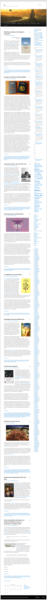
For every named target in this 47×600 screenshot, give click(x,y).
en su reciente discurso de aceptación (24, 383)
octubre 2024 (36, 270)
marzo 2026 (36, 253)
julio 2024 (35, 273)
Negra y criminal (36, 233)
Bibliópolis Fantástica (38, 170)
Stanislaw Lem (37, 206)
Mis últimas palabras (6, 71)
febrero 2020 (36, 325)
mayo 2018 (35, 345)
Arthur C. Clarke (36, 167)
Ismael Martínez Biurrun (16, 367)
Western (35, 245)
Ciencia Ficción (9, 70)
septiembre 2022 (36, 294)
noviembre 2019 (36, 328)
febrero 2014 (36, 395)
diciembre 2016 (36, 362)
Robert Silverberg (38, 202)
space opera (37, 205)
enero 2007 (35, 441)
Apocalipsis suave (20, 70)
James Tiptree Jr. (37, 184)
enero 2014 (35, 396)
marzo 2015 (36, 383)
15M (15, 207)
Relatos (35, 240)
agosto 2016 (36, 366)
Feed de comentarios (27, 587)
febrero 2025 (36, 266)
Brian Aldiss (20, 268)
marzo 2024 (36, 277)
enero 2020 (35, 326)
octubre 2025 (36, 258)
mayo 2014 (35, 392)
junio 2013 (35, 403)
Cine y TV (35, 217)
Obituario (35, 235)
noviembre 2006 (36, 443)
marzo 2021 (36, 312)
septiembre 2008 (36, 423)
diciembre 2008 (36, 420)
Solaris (38, 203)
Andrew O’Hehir (19, 412)
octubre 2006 (36, 444)
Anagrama (16, 313)
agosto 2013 (36, 401)
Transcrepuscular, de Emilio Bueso (14, 214)
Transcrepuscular (6, 270)
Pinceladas (35, 236)
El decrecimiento (16, 194)
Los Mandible (8, 314)
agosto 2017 (36, 354)
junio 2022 (35, 297)
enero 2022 (35, 302)
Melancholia (14, 416)
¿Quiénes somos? (33, 23)
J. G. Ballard (37, 183)
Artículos (8, 23)
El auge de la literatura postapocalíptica (15, 77)
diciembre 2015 (36, 374)
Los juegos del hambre (9, 158)
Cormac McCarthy (22, 156)
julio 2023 (35, 285)
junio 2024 (35, 274)
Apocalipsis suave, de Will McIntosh (14, 319)
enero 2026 (35, 255)
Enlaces (28, 23)
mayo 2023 (35, 287)
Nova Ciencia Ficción (38, 193)
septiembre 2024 (36, 271)
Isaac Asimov (37, 181)
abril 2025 (35, 264)
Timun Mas (11, 577)
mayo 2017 (35, 357)
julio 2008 (35, 424)
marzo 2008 (36, 428)
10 (5, 588)
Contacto (38, 23)
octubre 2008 (36, 422)
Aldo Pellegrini (15, 412)
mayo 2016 (35, 369)
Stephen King (36, 207)
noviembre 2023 (36, 281)
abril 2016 (35, 370)
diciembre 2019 (36, 327)
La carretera (17, 415)
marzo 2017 (36, 359)
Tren (7, 515)
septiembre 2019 (36, 330)
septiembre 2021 (36, 306)
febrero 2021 (36, 313)
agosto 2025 (36, 260)
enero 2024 (35, 279)
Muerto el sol (24, 208)
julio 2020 (35, 320)
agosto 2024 (36, 272)
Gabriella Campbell (17, 576)
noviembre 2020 (36, 316)
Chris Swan (7, 413)
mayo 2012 (35, 416)
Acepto (43, 597)
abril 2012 (35, 417)
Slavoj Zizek (25, 416)
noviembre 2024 (36, 269)
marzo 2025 (36, 265)
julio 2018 (35, 343)
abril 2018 (35, 346)
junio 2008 (35, 425)
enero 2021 (35, 314)
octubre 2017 (36, 352)
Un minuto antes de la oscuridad (12, 209)
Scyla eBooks (25, 550)
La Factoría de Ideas (37, 187)
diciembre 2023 (36, 280)
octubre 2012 (36, 411)
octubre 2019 (36, 329)
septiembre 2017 (36, 353)
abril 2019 (35, 335)
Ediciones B (36, 175)
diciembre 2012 (36, 409)
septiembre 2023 (36, 283)
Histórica (35, 224)
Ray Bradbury (36, 200)
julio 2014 (35, 390)
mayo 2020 (35, 322)
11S (17, 156)
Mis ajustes (37, 597)
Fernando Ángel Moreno (13, 470)
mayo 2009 (35, 419)
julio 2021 (35, 308)
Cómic (35, 218)
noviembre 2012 (36, 410)
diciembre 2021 (36, 303)
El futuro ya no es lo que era (12, 421)
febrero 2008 (36, 429)
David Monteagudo (27, 469)
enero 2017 (35, 361)
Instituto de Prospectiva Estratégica (22, 470)
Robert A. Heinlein (19, 314)
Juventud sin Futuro (11, 453)
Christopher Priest (40, 171)
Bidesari (15, 513)
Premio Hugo (37, 198)
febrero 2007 (36, 440)
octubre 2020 (36, 317)
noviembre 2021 (36, 304)
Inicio (5, 23)
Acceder (25, 585)
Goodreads (12, 269)
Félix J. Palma (17, 514)
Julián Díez (41, 184)
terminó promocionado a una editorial (24, 496)
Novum (28, 269)
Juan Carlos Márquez (13, 415)
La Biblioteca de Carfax (38, 185)
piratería (5, 577)
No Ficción (35, 234)
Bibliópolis (37, 169)
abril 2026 (35, 252)
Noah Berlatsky (22, 416)
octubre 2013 (36, 399)
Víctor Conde (15, 577)
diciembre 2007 (36, 431)
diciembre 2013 (36, 397)
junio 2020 (35, 321)
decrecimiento (28, 207)
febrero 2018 (36, 348)
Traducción (35, 243)
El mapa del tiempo (24, 513)
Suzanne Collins (25, 158)
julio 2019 (35, 332)
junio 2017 (35, 356)
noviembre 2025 (36, 257)
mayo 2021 (35, 310)
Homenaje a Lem (36, 225)
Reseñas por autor (19, 23)
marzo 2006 (36, 451)
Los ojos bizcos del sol (24, 269)
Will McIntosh (28, 71)
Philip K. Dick (38, 195)
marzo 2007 (36, 439)
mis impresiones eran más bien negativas (10, 174)
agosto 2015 (36, 378)
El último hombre (16, 157)
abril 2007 (35, 438)
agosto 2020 (36, 319)
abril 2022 (35, 299)
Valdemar (36, 210)
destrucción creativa (16, 413)
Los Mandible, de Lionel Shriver (13, 274)
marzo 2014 (36, 394)
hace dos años (12, 503)
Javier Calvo (19, 269)
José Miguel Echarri (18, 471)
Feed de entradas (26, 586)
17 (5, 589)
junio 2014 (35, 391)
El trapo (28, 268)
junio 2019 (35, 333)
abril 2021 (35, 311)
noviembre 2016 (36, 363)
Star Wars (29, 416)
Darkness (27, 156)
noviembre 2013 (36, 398)
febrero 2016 (36, 372)
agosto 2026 (36, 248)
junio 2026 (35, 250)
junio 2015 (35, 380)
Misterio (35, 232)
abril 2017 (35, 358)
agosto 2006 (36, 446)
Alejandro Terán (17, 360)
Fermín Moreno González (11, 576)
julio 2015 (35, 379)
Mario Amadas (13, 35)
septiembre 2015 (36, 377)
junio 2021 (35, 309)
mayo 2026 (35, 251)
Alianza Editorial (37, 165)
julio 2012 (35, 414)
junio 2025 (35, 262)
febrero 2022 (36, 301)
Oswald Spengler (17, 472)
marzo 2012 (36, 418)
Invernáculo (15, 269)
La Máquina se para (21, 415)
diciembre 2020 (36, 315)
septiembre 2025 (36, 259)
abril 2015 (35, 382)
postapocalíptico (17, 71)
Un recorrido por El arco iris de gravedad (38, 30)
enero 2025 (35, 267)
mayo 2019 (35, 334)
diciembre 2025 (36, 256)
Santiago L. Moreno (13, 78)
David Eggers (11, 413)
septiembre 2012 (36, 412)
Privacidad (5, 25)
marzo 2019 (36, 336)
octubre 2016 (36, 364)
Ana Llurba (16, 70)
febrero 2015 (36, 384)
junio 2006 (35, 448)
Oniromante (28, 576)
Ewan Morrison (21, 414)
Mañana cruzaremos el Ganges (18, 208)
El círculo (5, 414)
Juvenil (35, 228)
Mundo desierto (12, 71)
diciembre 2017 (36, 350)
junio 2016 (35, 368)
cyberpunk (35, 174)
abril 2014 (35, 393)
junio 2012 (35, 415)
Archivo (25, 23)
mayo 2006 (35, 449)
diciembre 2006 (36, 442)
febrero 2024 (36, 278)
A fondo (8, 156)
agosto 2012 (36, 413)
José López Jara (22, 576)
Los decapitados (9, 208)
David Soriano (20, 513)
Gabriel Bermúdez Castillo (25, 514)
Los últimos (10, 416)
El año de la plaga (6, 157)
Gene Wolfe (35, 178)
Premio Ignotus (36, 199)
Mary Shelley (16, 158)
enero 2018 (35, 349)
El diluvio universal (11, 157)
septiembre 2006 (36, 445)
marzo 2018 (36, 347)
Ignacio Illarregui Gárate (14, 165)
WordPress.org (26, 588)
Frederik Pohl (41, 177)
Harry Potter (24, 414)
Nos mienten (20, 183)
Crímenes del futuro (23, 207)
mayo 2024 (35, 275)
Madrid (12, 208)
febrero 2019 (36, 337)
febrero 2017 (36, 360)
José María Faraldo (13, 471)
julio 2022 (35, 296)
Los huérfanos (27, 415)
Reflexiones (9, 513)
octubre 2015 (36, 376)
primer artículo (18, 546)
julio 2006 (35, 447)
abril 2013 (35, 405)
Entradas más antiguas (7, 580)
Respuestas (11, 270)
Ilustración (35, 227)
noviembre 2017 (36, 351)
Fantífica (14, 514)
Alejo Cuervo (16, 268)
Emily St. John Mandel (21, 157)
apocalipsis (27, 412)
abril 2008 (35, 427)
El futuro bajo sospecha (10, 366)
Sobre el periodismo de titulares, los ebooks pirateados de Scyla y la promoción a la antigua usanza (14, 522)
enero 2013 (35, 408)
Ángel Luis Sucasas (7, 528)
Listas (35, 229)
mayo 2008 (35, 426)
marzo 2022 (36, 300)
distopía (29, 156)
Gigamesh (9, 269)
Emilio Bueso (27, 70)
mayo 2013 (35, 404)
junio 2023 (35, 286)
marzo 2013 (36, 406)
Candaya (17, 207)
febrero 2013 (36, 407)
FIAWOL (20, 514)
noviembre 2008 (36, 421)
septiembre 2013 (36, 400)
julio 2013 (35, 402)
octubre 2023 (36, 282)
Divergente (25, 413)
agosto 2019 (36, 331)
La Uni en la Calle (6, 472)
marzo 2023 (36, 289)
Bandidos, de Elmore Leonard (38, 45)
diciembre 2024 (36, 268)
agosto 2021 (36, 307)
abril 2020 (35, 323)
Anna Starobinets (23, 412)
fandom (7, 269)
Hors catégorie (36, 226)
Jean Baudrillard (8, 471)
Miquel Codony (18, 416)
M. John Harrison (37, 188)
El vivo (14, 414)
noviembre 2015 (36, 375)
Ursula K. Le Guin (38, 209)
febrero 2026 (36, 254)
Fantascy (11, 514)
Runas (35, 203)
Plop (14, 71)
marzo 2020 (36, 324)
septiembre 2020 (36, 318)
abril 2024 (35, 276)
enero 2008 (35, 430)
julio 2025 (35, 261)
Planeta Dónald (6, 209)
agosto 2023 (36, 284)
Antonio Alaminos (15, 469)
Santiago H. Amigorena (23, 71)
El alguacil (25, 268)
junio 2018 (35, 344)
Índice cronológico (13, 23)
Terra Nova (5, 515)
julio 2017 (35, 355)
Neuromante (35, 192)
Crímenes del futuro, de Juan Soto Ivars (15, 164)
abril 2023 (35, 288)
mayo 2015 (35, 381)
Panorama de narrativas (13, 314)
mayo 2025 (35, 263)
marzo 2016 (36, 371)
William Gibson (36, 211)
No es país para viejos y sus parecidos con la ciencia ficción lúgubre (39, 64)
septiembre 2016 (36, 365)
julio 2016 (35, 367)
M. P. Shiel (13, 158)
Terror (35, 242)
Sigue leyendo (6, 154)
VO (34, 244)
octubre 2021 (36, 305)
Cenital (24, 70)
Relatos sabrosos (36, 241)
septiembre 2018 (36, 341)
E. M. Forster (28, 413)
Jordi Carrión (8, 415)
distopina (22, 413)
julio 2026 (35, 249)
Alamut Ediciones (37, 163)
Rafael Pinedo (23, 472)
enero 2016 (35, 373)
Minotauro (25, 576)
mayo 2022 (35, 298)
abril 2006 (35, 450)
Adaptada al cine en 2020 (12, 43)
